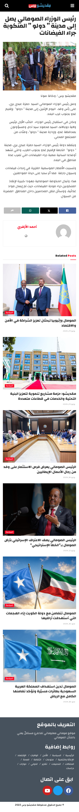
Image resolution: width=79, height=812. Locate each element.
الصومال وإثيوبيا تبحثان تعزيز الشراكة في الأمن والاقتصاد (40, 322)
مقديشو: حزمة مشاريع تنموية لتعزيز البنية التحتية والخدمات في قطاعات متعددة (43, 396)
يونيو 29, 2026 (69, 331)
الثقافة (37, 759)
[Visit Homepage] (40, 5)
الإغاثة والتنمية (66, 759)
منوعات (49, 759)
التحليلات (56, 764)
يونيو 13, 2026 (69, 550)
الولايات (34, 755)
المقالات (69, 764)
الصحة (26, 759)
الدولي (34, 764)
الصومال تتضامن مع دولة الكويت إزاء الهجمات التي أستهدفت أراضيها (41, 615)
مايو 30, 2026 (69, 623)
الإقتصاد (21, 755)
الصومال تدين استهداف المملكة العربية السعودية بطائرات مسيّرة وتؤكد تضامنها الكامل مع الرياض (44, 691)
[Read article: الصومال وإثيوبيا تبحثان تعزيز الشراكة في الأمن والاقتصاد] (39, 290)
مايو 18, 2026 (69, 701)
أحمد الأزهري (27, 227)
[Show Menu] (72, 6)
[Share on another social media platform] (12, 210)
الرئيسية (69, 755)
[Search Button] (7, 6)
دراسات (70, 768)
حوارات (23, 764)
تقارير (44, 764)
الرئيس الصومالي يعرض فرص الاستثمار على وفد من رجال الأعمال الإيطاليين (39, 469)
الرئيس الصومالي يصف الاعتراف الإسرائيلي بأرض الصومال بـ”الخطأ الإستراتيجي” (40, 542)
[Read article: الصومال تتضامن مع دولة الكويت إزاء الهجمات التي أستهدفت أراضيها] (39, 583)
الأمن (45, 755)
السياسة (9, 312)
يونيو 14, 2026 (69, 477)
